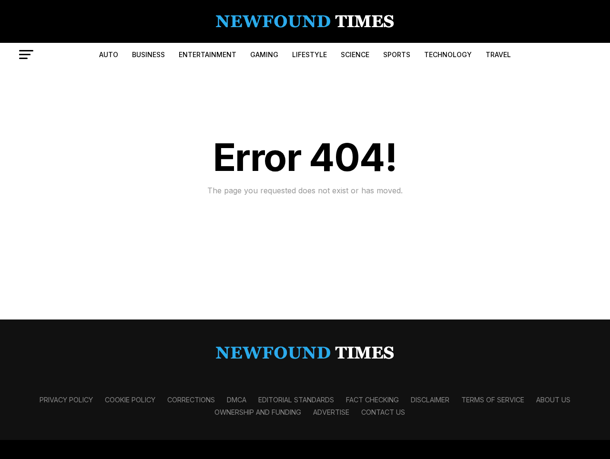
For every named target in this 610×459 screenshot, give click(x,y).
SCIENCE (355, 54)
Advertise (331, 412)
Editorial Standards (296, 400)
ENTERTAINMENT (207, 54)
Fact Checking (372, 400)
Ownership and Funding (257, 412)
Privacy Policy (66, 400)
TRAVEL (498, 54)
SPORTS (396, 54)
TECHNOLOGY (448, 54)
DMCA (236, 400)
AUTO (108, 54)
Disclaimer (430, 400)
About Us (553, 400)
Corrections (191, 400)
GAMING (264, 54)
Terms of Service (492, 400)
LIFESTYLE (309, 54)
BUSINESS (148, 54)
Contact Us (383, 412)
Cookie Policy (130, 400)
